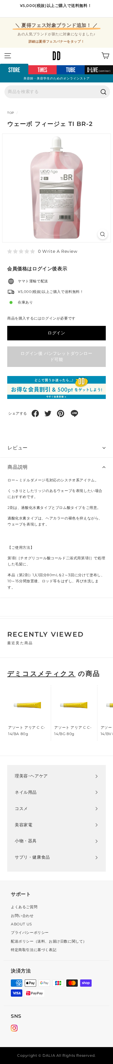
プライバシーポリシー (30, 932)
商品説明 (18, 467)
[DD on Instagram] (14, 1029)
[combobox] (57, 92)
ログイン (56, 333)
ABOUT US (21, 924)
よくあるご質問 (24, 907)
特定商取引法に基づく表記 (33, 949)
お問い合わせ (22, 915)
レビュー (18, 448)
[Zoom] (103, 234)
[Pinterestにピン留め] (60, 413)
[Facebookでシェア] (35, 413)
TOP (10, 113)
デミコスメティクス (41, 674)
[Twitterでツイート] (48, 413)
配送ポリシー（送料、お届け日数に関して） (49, 941)
